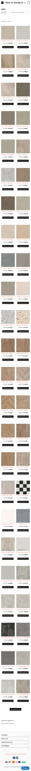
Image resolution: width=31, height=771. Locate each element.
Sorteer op (13, 12)
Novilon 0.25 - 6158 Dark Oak (9, 353)
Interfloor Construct (8, 581)
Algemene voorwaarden (11, 754)
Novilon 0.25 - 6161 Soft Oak (9, 382)
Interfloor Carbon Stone (8, 609)
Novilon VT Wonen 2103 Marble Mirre (11, 69)
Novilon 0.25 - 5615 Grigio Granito (10, 325)
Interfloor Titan (23, 524)
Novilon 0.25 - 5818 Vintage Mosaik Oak (12, 439)
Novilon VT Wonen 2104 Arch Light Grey (12, 183)
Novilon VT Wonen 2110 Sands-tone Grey (12, 154)
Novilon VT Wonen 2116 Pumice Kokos (11, 240)
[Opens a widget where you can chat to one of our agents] (25, 768)
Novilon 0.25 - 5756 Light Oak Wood (11, 495)
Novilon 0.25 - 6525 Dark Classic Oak (11, 467)
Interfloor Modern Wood (8, 552)
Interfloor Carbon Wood (23, 581)
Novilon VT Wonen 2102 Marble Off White (12, 97)
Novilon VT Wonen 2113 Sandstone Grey (12, 126)
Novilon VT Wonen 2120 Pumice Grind (11, 296)
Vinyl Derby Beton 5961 (23, 638)
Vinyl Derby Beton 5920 (23, 666)
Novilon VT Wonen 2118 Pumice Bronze (12, 211)
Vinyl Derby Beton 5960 (8, 666)
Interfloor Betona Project (23, 609)
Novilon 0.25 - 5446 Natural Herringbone (12, 410)
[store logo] (14, 3)
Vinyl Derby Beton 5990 (8, 638)
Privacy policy (22, 754)
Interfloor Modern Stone (23, 552)
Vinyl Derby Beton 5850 (23, 694)
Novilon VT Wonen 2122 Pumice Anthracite (13, 268)
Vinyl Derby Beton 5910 (8, 694)
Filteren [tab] (4, 12)
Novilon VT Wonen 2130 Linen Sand (11, 41)
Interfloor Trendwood (7, 524)
